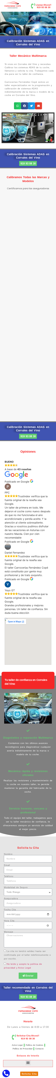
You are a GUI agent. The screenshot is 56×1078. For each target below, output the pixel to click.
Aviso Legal (17, 1045)
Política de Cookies (34, 1045)
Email (7, 865)
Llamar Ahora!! (43, 5)
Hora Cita (9, 921)
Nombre (8, 854)
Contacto (39, 1049)
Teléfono (8, 876)
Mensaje (8, 932)
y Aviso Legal (23, 967)
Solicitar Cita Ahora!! (28, 1035)
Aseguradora (11, 898)
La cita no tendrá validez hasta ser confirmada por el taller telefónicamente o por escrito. (27, 955)
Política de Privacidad (23, 1049)
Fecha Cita (10, 909)
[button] (17, 105)
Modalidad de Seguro (16, 887)
